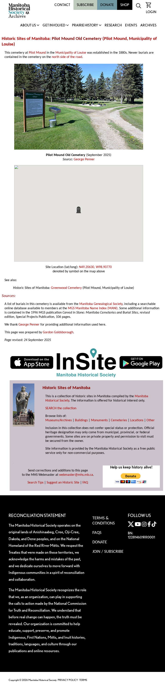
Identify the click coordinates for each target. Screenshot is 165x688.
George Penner (84, 159)
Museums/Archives (58, 420)
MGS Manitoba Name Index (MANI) (93, 308)
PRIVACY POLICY (68, 680)
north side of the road (67, 57)
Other (151, 420)
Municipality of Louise (70, 53)
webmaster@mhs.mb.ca (76, 475)
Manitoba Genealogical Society (100, 304)
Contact (62, 5)
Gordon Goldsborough (58, 332)
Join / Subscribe (108, 552)
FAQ (85, 482)
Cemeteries (119, 420)
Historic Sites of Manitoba (25, 38)
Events (131, 25)
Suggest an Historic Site (63, 482)
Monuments (99, 420)
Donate (107, 5)
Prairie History (85, 25)
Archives (148, 25)
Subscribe (85, 5)
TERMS (83, 680)
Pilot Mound (115, 38)
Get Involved (54, 25)
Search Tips (35, 482)
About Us (28, 25)
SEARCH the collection (60, 408)
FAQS (96, 533)
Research (113, 25)
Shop (124, 5)
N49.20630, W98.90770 (95, 267)
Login (151, 12)
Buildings (81, 420)
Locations (136, 420)
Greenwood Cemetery (66, 288)
